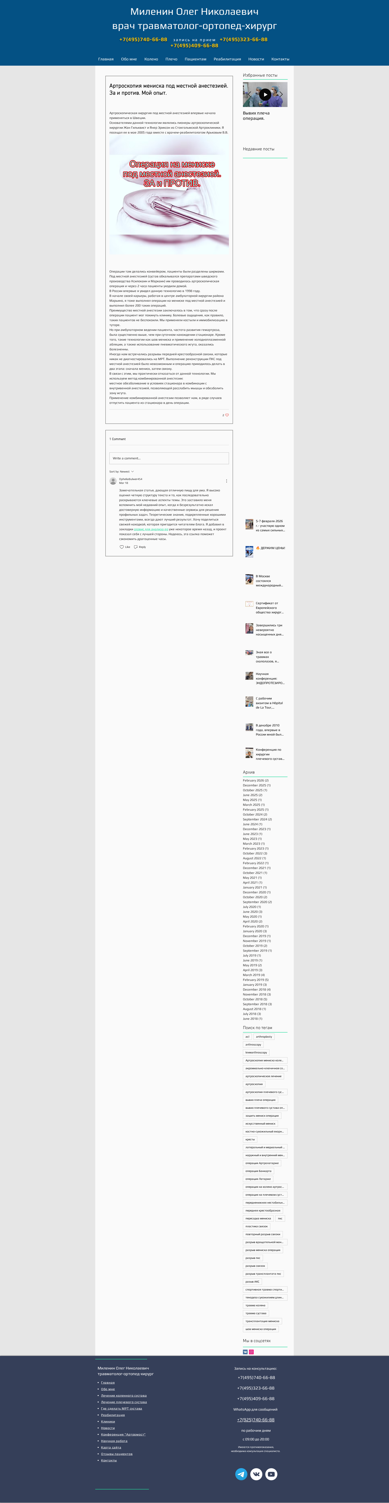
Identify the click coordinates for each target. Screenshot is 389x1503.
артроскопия (254, 1084)
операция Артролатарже (262, 1163)
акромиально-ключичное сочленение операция (266, 1068)
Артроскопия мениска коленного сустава (266, 1060)
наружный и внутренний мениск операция (266, 1155)
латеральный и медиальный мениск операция (266, 1147)
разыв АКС (252, 1281)
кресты (250, 1139)
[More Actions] (226, 481)
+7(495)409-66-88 (194, 45)
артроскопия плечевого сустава (266, 1092)
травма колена (255, 1305)
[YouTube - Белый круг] (271, 1474)
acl (247, 1036)
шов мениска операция (261, 1329)
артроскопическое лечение (263, 1076)
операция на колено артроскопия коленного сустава (266, 1186)
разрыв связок (255, 1265)
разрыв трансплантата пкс (263, 1273)
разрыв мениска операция (263, 1250)
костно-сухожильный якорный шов (266, 1131)
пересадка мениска (258, 1218)
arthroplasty (264, 1036)
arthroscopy (253, 1044)
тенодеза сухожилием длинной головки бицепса (266, 1297)
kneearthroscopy (256, 1052)
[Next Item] (281, 94)
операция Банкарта (258, 1171)
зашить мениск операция (262, 1115)
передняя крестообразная (263, 1210)
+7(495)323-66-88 (244, 39)
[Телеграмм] (241, 1474)
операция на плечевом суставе (266, 1194)
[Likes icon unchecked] (121, 547)
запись (182, 39)
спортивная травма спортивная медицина (266, 1289)
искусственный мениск (260, 1123)
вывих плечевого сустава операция (266, 1107)
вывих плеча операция (261, 1099)
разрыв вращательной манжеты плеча (266, 1242)
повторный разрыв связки (263, 1234)
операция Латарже (258, 1178)
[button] (151, 59)
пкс (280, 1218)
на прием (204, 39)
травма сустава (256, 1313)
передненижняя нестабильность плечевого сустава (266, 1202)
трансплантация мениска (262, 1321)
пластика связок (257, 1226)
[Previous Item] (249, 94)
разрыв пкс (253, 1257)
